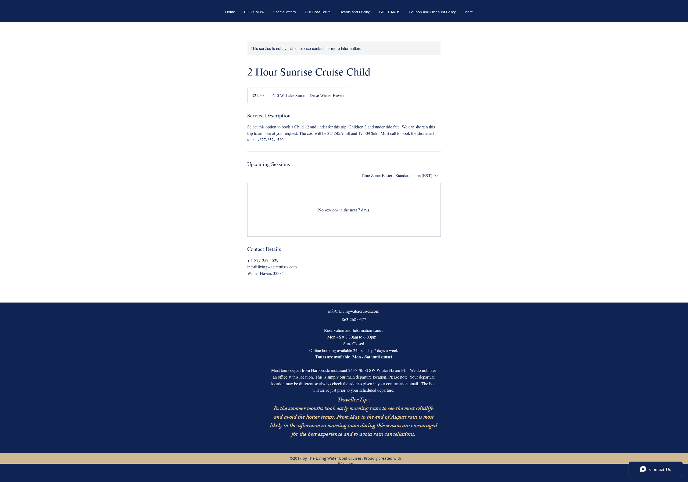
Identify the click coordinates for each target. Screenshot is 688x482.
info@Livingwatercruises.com (353, 311)
